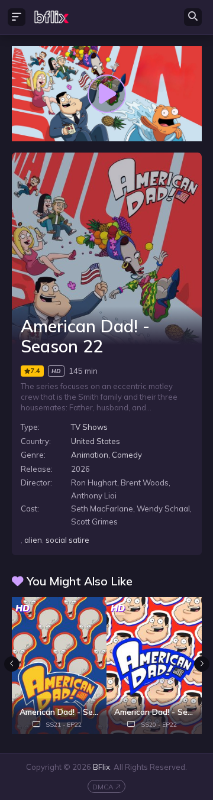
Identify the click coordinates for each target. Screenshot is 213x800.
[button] (201, 664)
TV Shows (89, 427)
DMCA (103, 786)
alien (33, 540)
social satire (67, 540)
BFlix (101, 767)
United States (95, 441)
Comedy (127, 454)
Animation (89, 454)
